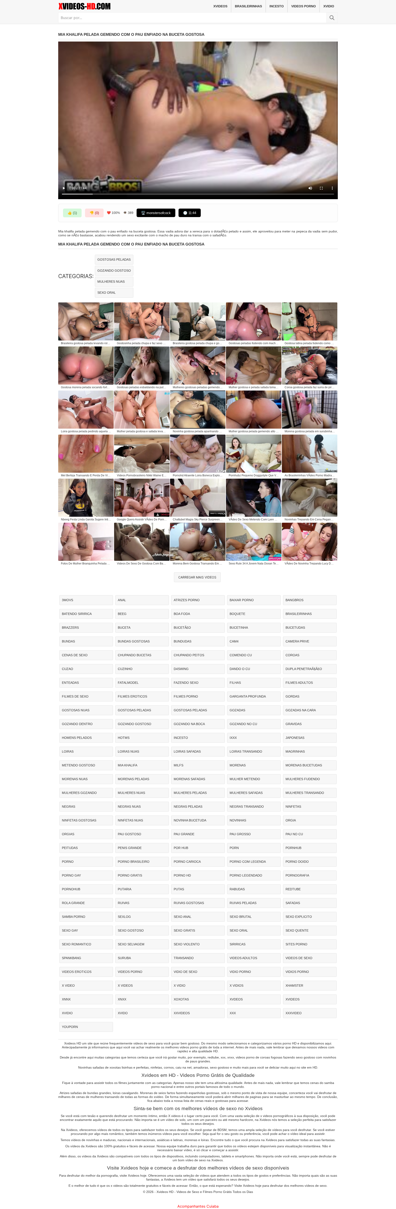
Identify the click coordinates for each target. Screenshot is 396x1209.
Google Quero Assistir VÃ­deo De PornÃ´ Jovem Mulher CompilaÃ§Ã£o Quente (142, 519)
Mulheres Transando (305, 793)
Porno (68, 861)
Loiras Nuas (128, 751)
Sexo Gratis (184, 930)
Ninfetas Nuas (130, 820)
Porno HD (182, 875)
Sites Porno (296, 944)
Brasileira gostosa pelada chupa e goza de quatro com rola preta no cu (198, 343)
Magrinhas (295, 751)
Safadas (293, 903)
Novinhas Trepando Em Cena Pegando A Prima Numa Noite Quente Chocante (310, 519)
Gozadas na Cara (301, 710)
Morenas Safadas (189, 779)
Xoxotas (181, 999)
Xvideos (220, 6)
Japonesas (295, 738)
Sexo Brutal (241, 917)
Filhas (235, 682)
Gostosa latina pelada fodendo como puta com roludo (310, 343)
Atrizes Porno (187, 600)
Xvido (123, 1013)
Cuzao (67, 669)
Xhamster (294, 985)
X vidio (179, 985)
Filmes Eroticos (132, 696)
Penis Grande (130, 848)
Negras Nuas (129, 806)
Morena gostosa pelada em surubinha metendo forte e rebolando (310, 431)
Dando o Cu (240, 669)
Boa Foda (182, 614)
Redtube (293, 889)
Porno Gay (71, 875)
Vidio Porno (240, 972)
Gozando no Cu (243, 724)
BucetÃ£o (182, 627)
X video (68, 985)
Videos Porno (303, 6)
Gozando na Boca (189, 724)
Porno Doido (297, 861)
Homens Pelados (77, 738)
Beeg (122, 614)
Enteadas (70, 682)
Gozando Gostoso (114, 270)
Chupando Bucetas (134, 655)
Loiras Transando (246, 751)
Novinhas (238, 820)
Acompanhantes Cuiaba (198, 1206)
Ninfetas (293, 806)
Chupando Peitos (189, 655)
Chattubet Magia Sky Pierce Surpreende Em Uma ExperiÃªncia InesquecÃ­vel (198, 519)
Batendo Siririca (77, 614)
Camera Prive (297, 641)
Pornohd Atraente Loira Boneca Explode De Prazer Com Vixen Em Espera (198, 475)
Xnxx (122, 999)
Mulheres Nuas (111, 281)
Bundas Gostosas (134, 641)
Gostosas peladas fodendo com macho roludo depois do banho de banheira (254, 343)
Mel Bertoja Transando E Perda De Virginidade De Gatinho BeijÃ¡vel (86, 475)
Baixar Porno (242, 600)
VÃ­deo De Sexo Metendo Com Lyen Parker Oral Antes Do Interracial (254, 519)
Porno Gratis (130, 875)
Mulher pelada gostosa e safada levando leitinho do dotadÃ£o (142, 431)
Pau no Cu (294, 834)
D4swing (181, 669)
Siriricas (237, 944)
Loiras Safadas (187, 751)
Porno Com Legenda (248, 861)
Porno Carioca (187, 861)
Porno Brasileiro (133, 861)
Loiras (68, 751)
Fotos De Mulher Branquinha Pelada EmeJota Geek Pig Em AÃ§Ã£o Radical (86, 563)
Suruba (124, 958)
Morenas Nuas (75, 779)
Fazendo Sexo (186, 682)
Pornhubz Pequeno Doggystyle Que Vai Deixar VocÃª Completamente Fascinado (254, 475)
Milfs (178, 765)
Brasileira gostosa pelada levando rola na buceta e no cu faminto (86, 343)
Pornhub (293, 848)
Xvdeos (236, 999)
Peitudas (70, 848)
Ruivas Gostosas (189, 903)
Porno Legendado (246, 875)
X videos (125, 985)
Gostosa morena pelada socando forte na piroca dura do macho (86, 387)
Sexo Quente (297, 930)
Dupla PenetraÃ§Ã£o (304, 669)
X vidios (236, 985)
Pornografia (297, 875)
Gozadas (237, 710)
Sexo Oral (106, 292)
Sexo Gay (70, 930)
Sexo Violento (187, 944)
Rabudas (237, 889)
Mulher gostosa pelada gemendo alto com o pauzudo (254, 431)
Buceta (124, 627)
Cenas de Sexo (75, 655)
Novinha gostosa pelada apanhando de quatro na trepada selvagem (198, 431)
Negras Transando (247, 806)
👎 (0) (94, 213)
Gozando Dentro (77, 724)
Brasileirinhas (248, 6)
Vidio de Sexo (185, 972)
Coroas (292, 655)
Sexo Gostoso (131, 930)
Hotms (123, 738)
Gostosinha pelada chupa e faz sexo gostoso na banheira (142, 343)
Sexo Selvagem (131, 944)
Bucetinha (239, 627)
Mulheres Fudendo (303, 779)
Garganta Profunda (248, 696)
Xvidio (328, 6)
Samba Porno (73, 917)
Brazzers (70, 627)
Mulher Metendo (245, 779)
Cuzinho (125, 669)
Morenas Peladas (133, 779)
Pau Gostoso (129, 834)
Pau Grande (184, 834)
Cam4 (234, 641)
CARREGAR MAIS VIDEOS (197, 577)
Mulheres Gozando (79, 793)
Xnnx (66, 999)
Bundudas (182, 641)
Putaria (124, 889)
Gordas (292, 696)
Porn (234, 848)
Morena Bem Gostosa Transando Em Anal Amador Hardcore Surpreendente (198, 563)
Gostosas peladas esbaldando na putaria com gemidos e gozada (142, 387)
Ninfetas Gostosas (79, 820)
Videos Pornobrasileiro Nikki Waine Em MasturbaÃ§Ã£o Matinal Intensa (142, 475)
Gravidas (294, 724)
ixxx (233, 738)
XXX (233, 1013)
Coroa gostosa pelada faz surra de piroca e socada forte (310, 387)
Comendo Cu (241, 655)
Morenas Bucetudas (304, 765)
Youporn (70, 1027)
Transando (184, 958)
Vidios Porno (297, 972)
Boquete (237, 614)
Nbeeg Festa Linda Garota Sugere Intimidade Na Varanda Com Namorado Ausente (86, 519)
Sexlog (124, 917)
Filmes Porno (186, 696)
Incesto (277, 6)
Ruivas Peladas (243, 903)
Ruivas (123, 903)
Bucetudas (295, 627)
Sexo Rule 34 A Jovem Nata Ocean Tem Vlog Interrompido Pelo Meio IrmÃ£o (254, 563)
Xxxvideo (294, 1013)
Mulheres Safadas (246, 793)
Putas (179, 889)
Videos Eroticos (76, 972)
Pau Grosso (240, 834)
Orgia (291, 820)
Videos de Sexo (299, 958)
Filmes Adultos (299, 682)
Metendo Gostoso (78, 765)
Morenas (238, 765)
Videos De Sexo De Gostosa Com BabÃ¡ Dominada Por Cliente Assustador (142, 563)
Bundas (68, 641)
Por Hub (181, 848)
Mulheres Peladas (190, 793)
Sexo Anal (182, 917)
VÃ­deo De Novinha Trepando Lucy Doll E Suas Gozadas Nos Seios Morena (310, 563)
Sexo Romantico (76, 944)
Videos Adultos (243, 958)
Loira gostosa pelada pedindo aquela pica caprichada (86, 431)
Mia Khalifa (127, 765)
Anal (122, 600)
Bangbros (294, 600)
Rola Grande (73, 903)
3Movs (67, 600)
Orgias (68, 834)
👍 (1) (72, 213)
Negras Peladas (188, 806)
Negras (68, 806)
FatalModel (128, 682)
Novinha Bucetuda (190, 820)
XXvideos (182, 1013)
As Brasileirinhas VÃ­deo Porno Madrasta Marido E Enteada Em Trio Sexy (310, 475)
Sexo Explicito (299, 917)
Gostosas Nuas (75, 710)
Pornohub (71, 889)
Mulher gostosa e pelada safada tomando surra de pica (254, 387)
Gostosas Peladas (114, 259)
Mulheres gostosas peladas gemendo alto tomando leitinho (198, 387)
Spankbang (71, 958)
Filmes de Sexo (75, 696)
